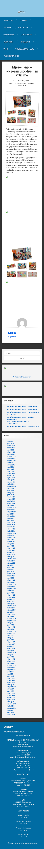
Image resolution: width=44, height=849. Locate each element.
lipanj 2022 (10, 546)
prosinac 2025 (11, 456)
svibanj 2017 (11, 642)
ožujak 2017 (11, 646)
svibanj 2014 (11, 693)
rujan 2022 (10, 539)
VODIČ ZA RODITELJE (24, 49)
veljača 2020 (11, 601)
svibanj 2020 (11, 595)
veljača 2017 (11, 648)
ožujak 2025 (11, 475)
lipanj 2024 (10, 495)
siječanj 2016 (11, 663)
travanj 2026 (11, 448)
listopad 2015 (11, 670)
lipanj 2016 (10, 657)
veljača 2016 (11, 661)
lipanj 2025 (10, 469)
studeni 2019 (11, 608)
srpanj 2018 (10, 623)
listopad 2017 (11, 633)
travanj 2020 (11, 597)
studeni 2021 (11, 561)
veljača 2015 (11, 682)
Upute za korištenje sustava (22, 377)
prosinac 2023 (11, 507)
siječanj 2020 (11, 603)
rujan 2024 (10, 488)
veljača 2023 (11, 529)
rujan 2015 (10, 672)
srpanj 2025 (10, 467)
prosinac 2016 (11, 653)
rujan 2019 (10, 612)
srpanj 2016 (10, 655)
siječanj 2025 (11, 480)
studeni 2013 (11, 706)
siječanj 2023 (11, 531)
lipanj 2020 (10, 593)
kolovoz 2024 (11, 490)
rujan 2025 (10, 463)
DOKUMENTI (9, 42)
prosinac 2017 (11, 631)
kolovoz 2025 (11, 465)
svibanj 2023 (11, 522)
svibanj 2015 (11, 678)
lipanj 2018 (10, 625)
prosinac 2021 (11, 559)
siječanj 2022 (11, 557)
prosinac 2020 (11, 584)
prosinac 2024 (11, 482)
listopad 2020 (11, 589)
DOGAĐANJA (26, 35)
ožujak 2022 (11, 552)
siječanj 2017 (11, 650)
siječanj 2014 (11, 702)
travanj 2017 (11, 644)
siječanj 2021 (11, 582)
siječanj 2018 (11, 629)
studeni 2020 (11, 586)
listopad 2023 (11, 512)
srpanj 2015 (10, 674)
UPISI (6, 49)
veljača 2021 (11, 580)
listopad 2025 (11, 460)
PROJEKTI (25, 42)
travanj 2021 (11, 576)
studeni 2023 (11, 510)
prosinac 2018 (11, 618)
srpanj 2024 (10, 492)
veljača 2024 (11, 503)
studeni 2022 (11, 535)
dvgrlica (31, 83)
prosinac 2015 (11, 665)
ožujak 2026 (11, 450)
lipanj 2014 (10, 691)
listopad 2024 (11, 486)
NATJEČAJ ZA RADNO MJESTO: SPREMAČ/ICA (22, 407)
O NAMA (23, 20)
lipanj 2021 (10, 571)
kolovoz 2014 (11, 689)
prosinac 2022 (11, 533)
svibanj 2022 (11, 548)
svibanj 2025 (11, 471)
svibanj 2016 (11, 659)
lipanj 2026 (10, 443)
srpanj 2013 (10, 710)
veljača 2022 (11, 554)
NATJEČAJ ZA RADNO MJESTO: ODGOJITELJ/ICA (23, 426)
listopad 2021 (11, 563)
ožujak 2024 (11, 501)
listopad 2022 (11, 537)
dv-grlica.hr (12, 337)
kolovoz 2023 (11, 516)
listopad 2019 (11, 610)
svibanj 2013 (11, 714)
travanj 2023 (11, 524)
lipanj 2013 (10, 712)
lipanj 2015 (10, 676)
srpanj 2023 (10, 518)
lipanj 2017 (10, 640)
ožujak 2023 (11, 527)
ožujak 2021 (11, 578)
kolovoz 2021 (11, 567)
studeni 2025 (11, 458)
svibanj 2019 (11, 614)
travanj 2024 (11, 499)
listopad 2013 (11, 708)
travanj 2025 (11, 473)
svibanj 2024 (11, 497)
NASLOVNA (8, 20)
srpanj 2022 (10, 544)
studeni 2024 (11, 484)
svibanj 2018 (11, 627)
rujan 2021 (10, 565)
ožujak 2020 (11, 599)
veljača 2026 (11, 452)
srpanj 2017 (10, 638)
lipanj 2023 (10, 520)
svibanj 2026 (11, 446)
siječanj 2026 (11, 454)
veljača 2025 (11, 478)
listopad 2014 (11, 687)
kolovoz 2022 (11, 542)
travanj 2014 (11, 695)
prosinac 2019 (11, 606)
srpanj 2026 (10, 441)
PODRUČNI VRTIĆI (11, 56)
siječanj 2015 (11, 685)
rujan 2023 (10, 514)
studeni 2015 (11, 667)
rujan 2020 (10, 591)
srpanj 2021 (10, 569)
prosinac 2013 (11, 704)
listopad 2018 (11, 621)
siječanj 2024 (11, 505)
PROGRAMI (23, 27)
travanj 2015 (11, 680)
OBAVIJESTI (9, 35)
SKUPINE (7, 27)
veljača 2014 (11, 699)
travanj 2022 (11, 550)
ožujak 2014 (11, 697)
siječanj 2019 (11, 616)
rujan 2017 (10, 635)
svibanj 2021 (11, 574)
